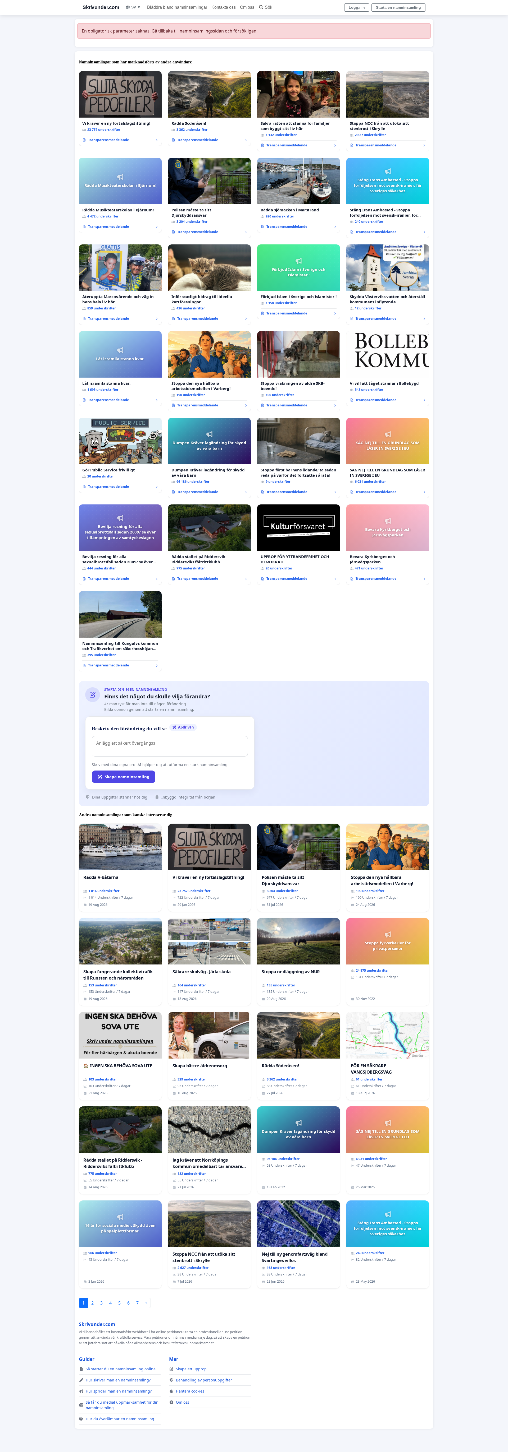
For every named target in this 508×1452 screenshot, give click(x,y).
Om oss (247, 7)
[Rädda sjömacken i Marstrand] (298, 195)
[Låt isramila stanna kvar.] (120, 368)
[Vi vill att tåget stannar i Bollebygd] (387, 368)
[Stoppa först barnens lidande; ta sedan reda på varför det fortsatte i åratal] (298, 458)
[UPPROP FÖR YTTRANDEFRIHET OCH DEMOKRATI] (298, 544)
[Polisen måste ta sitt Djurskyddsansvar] (209, 198)
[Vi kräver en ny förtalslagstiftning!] (120, 108)
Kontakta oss (223, 7)
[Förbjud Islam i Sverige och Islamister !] (298, 281)
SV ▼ (136, 7)
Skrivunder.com (101, 7)
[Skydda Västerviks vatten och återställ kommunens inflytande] (387, 284)
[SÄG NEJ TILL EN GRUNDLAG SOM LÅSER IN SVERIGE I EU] (387, 458)
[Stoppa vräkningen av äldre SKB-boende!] (298, 371)
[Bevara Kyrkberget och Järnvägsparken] (387, 544)
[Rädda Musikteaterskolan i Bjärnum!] (120, 195)
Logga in (357, 7)
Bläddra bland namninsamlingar (177, 7)
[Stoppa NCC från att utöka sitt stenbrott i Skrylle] (387, 111)
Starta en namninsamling (398, 7)
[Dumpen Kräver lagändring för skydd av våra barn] (209, 458)
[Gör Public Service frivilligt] (120, 455)
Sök (268, 7)
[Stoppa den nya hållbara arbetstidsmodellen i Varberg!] (209, 371)
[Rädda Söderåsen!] (209, 108)
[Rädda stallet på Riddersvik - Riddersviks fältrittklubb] (209, 544)
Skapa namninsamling (127, 776)
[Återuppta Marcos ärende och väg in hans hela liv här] (120, 284)
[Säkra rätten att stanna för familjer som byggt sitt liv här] (298, 111)
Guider (86, 1359)
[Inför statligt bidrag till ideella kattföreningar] (209, 284)
